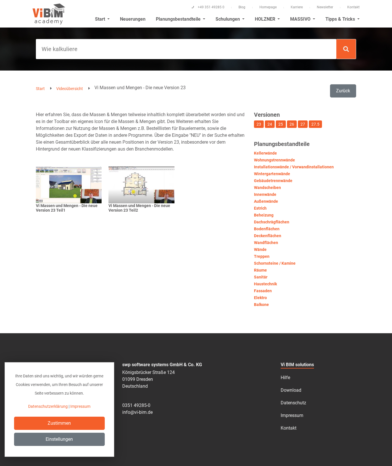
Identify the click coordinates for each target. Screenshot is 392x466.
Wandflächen (266, 242)
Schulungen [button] (228, 19)
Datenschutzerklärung (48, 406)
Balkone (261, 304)
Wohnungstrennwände (274, 160)
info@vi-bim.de (137, 412)
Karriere (297, 7)
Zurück (343, 90)
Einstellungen (59, 439)
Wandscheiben (267, 187)
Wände (260, 249)
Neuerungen (132, 19)
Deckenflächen (267, 235)
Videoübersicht (69, 88)
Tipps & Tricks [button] (340, 19)
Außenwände (266, 201)
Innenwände (265, 194)
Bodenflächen (267, 229)
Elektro (260, 297)
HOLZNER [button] (265, 19)
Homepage (268, 7)
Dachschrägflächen (271, 222)
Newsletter (325, 7)
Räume (260, 270)
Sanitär (260, 277)
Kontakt (353, 7)
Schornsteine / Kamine (275, 263)
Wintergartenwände (272, 173)
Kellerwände (265, 153)
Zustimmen (59, 423)
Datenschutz (293, 402)
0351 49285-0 (136, 405)
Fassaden (263, 290)
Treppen (261, 256)
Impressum (292, 415)
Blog (241, 7)
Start (40, 88)
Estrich (260, 208)
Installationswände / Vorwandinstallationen (294, 167)
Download (291, 390)
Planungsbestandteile (179, 19)
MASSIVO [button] (301, 19)
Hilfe (285, 377)
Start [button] (100, 19)
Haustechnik (265, 284)
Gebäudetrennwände (273, 180)
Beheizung (263, 215)
